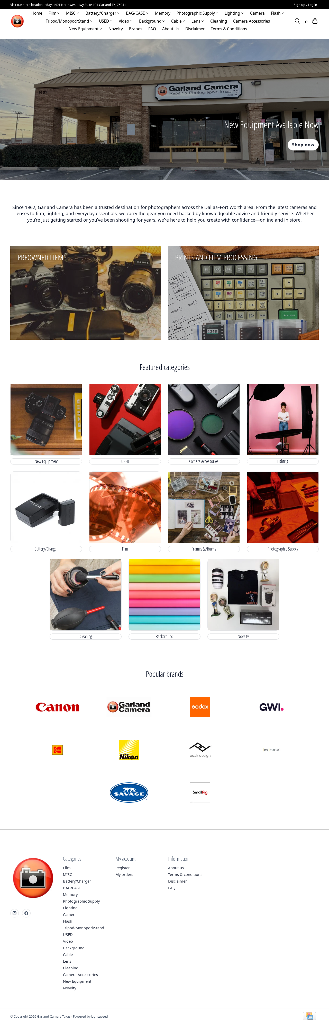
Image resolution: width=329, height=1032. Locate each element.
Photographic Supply (283, 549)
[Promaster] (271, 750)
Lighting (282, 461)
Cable (68, 954)
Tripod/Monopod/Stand (83, 927)
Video (68, 941)
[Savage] (129, 793)
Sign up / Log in (305, 5)
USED (125, 461)
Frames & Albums (203, 549)
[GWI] (271, 707)
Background (164, 636)
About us (176, 867)
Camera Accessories (251, 21)
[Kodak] (57, 750)
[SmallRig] (200, 793)
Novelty (115, 29)
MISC (67, 874)
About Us (170, 29)
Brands (135, 29)
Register (122, 867)
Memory (162, 13)
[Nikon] (129, 750)
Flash (67, 921)
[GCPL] (129, 707)
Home (36, 13)
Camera (257, 13)
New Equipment (46, 461)
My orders (124, 874)
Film (125, 549)
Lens (67, 961)
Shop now (303, 144)
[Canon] (57, 707)
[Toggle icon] (297, 21)
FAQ (152, 29)
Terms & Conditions (229, 29)
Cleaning (218, 21)
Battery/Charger (46, 549)
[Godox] (200, 707)
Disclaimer (195, 29)
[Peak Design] (200, 750)
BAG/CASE (72, 887)
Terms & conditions (185, 874)
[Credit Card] (309, 1016)
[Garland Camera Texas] (17, 21)
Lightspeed (99, 1016)
